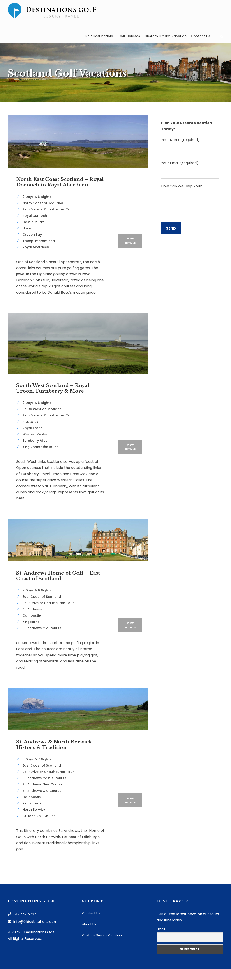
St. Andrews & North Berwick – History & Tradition (56, 744)
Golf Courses (129, 36)
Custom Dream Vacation (166, 36)
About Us (89, 924)
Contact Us (200, 36)
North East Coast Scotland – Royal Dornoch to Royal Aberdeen (60, 182)
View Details (130, 241)
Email (161, 929)
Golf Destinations (99, 36)
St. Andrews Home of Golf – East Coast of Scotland (58, 576)
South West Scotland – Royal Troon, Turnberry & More (52, 388)
